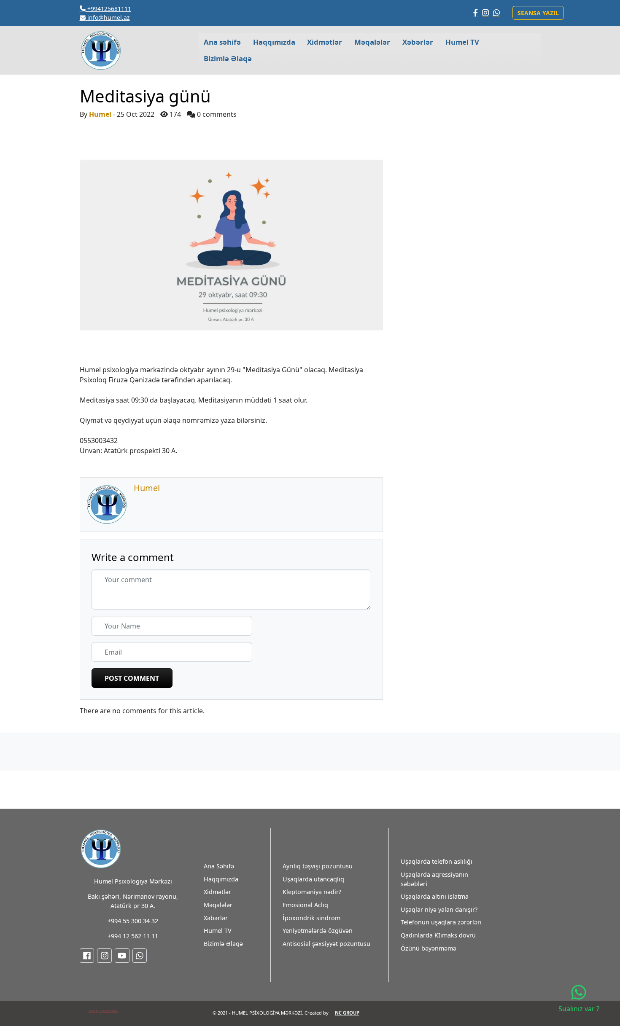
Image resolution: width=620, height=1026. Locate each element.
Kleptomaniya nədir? (312, 892)
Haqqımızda (221, 879)
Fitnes (114, 1011)
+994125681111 (108, 9)
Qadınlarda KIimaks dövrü (438, 935)
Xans (92, 1011)
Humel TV (218, 931)
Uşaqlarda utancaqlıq (313, 879)
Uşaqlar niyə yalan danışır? (439, 909)
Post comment (132, 678)
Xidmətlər (217, 892)
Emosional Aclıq (305, 905)
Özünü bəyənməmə (428, 948)
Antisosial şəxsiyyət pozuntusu (326, 944)
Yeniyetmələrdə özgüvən (318, 931)
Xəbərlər (216, 918)
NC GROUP (347, 1013)
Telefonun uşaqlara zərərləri (441, 922)
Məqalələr (218, 905)
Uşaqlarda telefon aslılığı (436, 861)
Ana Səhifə (219, 866)
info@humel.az (108, 17)
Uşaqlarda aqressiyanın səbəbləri (434, 879)
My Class (102, 1011)
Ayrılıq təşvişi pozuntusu (318, 866)
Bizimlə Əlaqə (223, 944)
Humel (100, 114)
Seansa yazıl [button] (538, 13)
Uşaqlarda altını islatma (435, 896)
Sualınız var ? (578, 1008)
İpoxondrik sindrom (311, 918)
